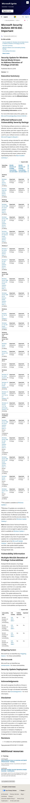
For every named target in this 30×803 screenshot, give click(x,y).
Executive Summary (7, 45)
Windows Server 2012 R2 (5, 353)
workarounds (5, 665)
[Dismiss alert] (27, 2)
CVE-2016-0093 (12, 619)
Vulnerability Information (8, 51)
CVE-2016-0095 (12, 634)
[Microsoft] (15, 17)
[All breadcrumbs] (2, 20)
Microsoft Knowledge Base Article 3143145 (13, 116)
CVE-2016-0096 (12, 642)
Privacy (10, 796)
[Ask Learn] (25, 20)
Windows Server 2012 (4, 345)
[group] (15, 332)
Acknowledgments (15, 691)
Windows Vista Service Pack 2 (4, 182)
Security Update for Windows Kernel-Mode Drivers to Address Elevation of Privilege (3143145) (15, 42)
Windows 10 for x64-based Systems (5, 385)
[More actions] (27, 20)
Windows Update (19, 531)
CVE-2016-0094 (12, 627)
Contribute (4, 796)
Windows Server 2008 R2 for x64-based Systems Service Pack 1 (5, 283)
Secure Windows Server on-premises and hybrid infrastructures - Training (14, 761)
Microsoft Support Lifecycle (9, 137)
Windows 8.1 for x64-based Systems (5, 325)
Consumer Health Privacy (7, 798)
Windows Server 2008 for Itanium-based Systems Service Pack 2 (5, 236)
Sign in (27, 17)
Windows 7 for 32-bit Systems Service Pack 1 (5, 252)
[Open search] (23, 17)
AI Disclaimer (4, 794)
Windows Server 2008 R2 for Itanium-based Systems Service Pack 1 (5, 298)
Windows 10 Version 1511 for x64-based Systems (5, 406)
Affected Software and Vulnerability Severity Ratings (13, 48)
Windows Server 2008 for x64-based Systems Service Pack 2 (5, 222)
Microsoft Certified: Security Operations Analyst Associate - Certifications (14, 770)
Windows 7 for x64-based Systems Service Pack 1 (5, 264)
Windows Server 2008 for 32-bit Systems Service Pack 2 (5, 208)
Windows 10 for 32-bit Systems (5, 376)
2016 (17, 20)
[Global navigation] (1, 17)
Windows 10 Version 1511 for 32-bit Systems (5, 395)
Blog (22, 794)
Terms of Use (20, 798)
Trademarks (4, 801)
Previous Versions (14, 794)
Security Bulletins (9, 20)
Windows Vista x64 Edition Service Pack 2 (4, 192)
